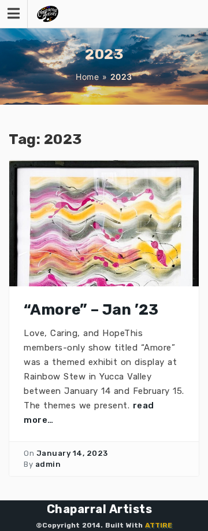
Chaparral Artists (100, 509)
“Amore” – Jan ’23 (91, 310)
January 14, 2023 (72, 453)
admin (48, 464)
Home (87, 77)
